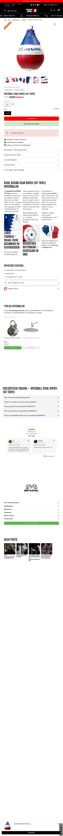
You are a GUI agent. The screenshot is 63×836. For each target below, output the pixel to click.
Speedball (24, 20)
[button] (51, 4)
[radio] (7, 103)
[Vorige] (5, 331)
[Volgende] (57, 331)
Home (5, 20)
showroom (17, 145)
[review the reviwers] (28, 441)
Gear (9, 20)
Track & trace (7, 6)
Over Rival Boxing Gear (31, 502)
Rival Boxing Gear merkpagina (31, 523)
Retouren (19, 4)
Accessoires (31, 512)
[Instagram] (35, 5)
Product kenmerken (11, 160)
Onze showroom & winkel (13, 155)
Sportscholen (7, 4)
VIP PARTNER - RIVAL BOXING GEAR (31, 1)
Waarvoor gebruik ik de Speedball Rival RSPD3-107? (19, 406)
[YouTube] (38, 5)
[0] (57, 10)
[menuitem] (7, 4)
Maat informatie (10, 165)
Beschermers (31, 509)
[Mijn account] (54, 10)
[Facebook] (31, 5)
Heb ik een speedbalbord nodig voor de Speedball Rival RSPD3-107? (24, 415)
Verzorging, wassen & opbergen (15, 170)
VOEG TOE (13, 347)
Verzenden (13, 4)
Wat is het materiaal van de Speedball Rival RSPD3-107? (20, 411)
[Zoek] (51, 10)
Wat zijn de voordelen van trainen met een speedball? (20, 402)
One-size (6, 344)
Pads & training (31, 515)
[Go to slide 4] (31, 454)
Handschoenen (31, 506)
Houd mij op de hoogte (31, 124)
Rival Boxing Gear (16, 20)
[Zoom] (54, 24)
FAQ (13, 6)
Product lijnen (31, 519)
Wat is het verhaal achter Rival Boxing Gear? (17, 397)
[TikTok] (40, 5)
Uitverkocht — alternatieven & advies (16, 150)
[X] (33, 5)
